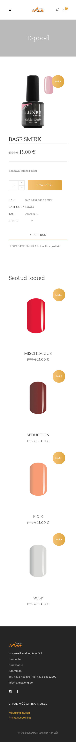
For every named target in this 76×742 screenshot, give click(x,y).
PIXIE (38, 516)
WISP (38, 598)
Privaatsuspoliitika (20, 717)
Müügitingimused (19, 712)
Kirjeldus (38, 235)
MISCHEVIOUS (38, 353)
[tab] (38, 235)
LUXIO (29, 206)
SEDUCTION (38, 435)
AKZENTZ (32, 214)
